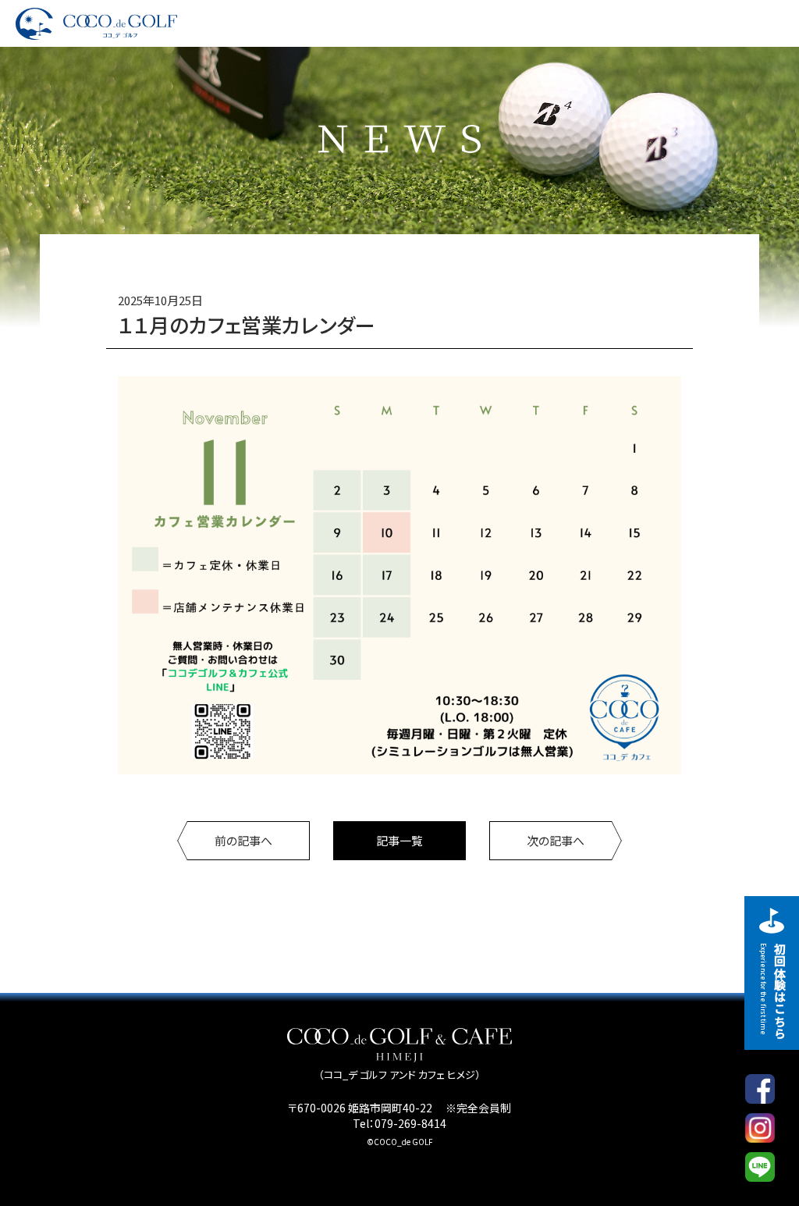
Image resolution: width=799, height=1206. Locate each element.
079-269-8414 (410, 1123)
